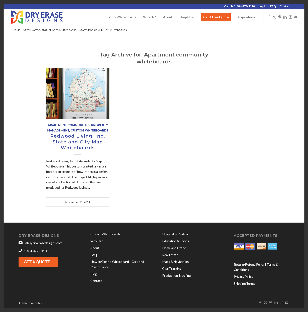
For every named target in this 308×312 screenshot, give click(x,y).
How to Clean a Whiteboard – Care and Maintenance (117, 264)
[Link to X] (274, 17)
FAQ (273, 6)
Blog (93, 274)
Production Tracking (176, 275)
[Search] (295, 7)
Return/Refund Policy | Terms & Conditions (256, 267)
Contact (285, 6)
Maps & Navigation (175, 262)
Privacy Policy (243, 277)
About (94, 248)
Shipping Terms (244, 283)
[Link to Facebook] (269, 17)
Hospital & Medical (175, 234)
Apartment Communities (68, 125)
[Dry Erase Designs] (37, 17)
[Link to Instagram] (290, 17)
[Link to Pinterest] (279, 17)
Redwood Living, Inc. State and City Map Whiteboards (77, 141)
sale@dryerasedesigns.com (43, 243)
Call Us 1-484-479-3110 (239, 6)
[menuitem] (239, 6)
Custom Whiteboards (89, 130)
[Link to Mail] (295, 17)
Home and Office (174, 248)
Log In (262, 6)
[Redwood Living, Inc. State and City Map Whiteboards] (77, 93)
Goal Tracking (171, 268)
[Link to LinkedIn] (285, 17)
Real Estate (170, 255)
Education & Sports (175, 241)
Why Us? (96, 241)
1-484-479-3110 (35, 251)
